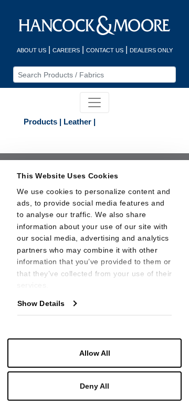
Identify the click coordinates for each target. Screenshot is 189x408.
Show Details (41, 303)
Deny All (94, 386)
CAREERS (66, 50)
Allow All (94, 353)
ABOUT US (31, 50)
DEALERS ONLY (151, 50)
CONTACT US (104, 50)
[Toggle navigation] (94, 102)
